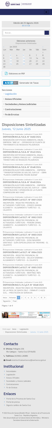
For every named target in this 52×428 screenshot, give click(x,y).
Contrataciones (12, 384)
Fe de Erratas (11, 387)
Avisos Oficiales (12, 377)
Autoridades (11, 371)
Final (14, 301)
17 (11, 61)
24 (11, 63)
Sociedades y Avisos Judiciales (18, 381)
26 (24, 63)
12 (24, 58)
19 (24, 61)
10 (11, 58)
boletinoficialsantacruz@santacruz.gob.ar (29, 360)
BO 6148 (26, 25)
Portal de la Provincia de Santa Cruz (20, 398)
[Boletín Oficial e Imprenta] (26, 4)
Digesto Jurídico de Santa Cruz (18, 405)
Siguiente (7, 301)
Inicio (14, 329)
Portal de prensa (13, 401)
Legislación (24, 329)
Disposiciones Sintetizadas (16, 331)
